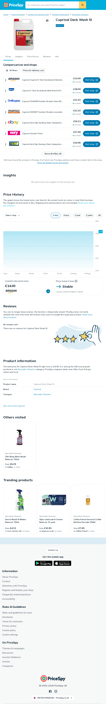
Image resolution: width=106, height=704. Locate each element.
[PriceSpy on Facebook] (50, 691)
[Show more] (5, 80)
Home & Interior (18, 14)
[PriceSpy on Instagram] (55, 691)
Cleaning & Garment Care (38, 14)
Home (5, 14)
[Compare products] (47, 21)
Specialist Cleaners (80, 14)
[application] (53, 247)
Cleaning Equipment (60, 14)
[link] (19, 446)
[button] (11, 70)
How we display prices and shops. (53, 162)
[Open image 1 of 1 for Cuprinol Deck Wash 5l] (23, 35)
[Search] (82, 5)
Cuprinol (37, 389)
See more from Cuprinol (14, 406)
